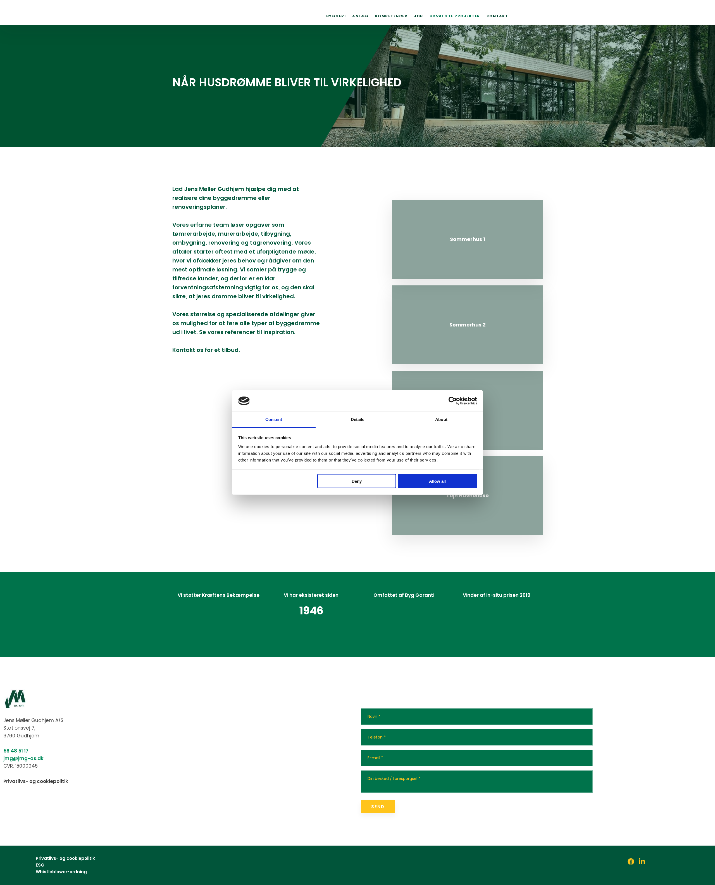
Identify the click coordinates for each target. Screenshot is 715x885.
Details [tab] (357, 419)
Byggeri (336, 15)
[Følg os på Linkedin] (703, 78)
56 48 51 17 (15, 750)
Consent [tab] (273, 419)
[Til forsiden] (207, 12)
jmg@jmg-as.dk (23, 758)
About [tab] (441, 419)
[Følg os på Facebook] (40, 801)
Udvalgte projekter (455, 15)
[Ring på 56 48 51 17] (703, 109)
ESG (40, 865)
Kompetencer (391, 15)
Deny (357, 481)
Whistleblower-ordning (61, 872)
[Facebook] (631, 861)
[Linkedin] (642, 861)
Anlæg (360, 15)
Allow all (437, 481)
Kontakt (497, 15)
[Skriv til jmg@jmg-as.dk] (703, 93)
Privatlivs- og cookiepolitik (35, 781)
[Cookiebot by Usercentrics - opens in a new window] (452, 401)
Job (418, 15)
